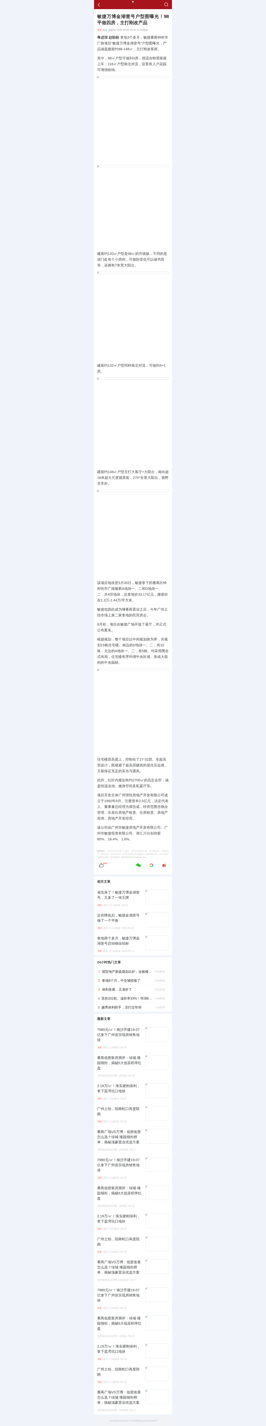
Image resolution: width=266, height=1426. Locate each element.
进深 (105, 30)
